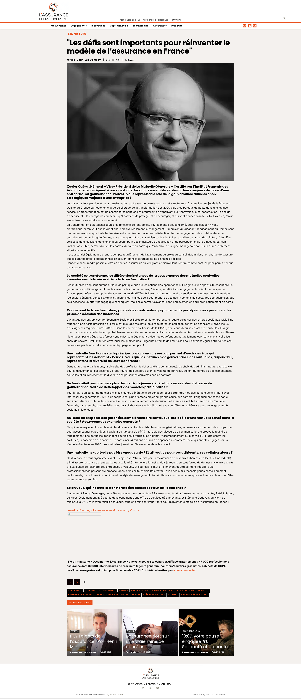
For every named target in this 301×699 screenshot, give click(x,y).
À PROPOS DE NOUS (142, 684)
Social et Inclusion (191, 631)
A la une (130, 631)
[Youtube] (255, 26)
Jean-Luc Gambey (89, 59)
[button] (284, 18)
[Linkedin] (249, 26)
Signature (77, 33)
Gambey (123, 590)
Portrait (74, 631)
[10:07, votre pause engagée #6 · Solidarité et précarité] (206, 632)
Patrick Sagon (130, 594)
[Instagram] (244, 26)
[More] (84, 582)
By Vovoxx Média (115, 694)
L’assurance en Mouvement (110, 510)
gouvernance (139, 590)
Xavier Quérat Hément (194, 594)
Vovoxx (134, 510)
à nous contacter (184, 570)
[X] (77, 582)
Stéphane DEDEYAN (154, 594)
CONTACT (165, 684)
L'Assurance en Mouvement (192, 590)
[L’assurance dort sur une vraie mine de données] (150, 632)
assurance (75, 590)
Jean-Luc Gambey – (80, 510)
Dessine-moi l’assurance (100, 590)
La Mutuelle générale (81, 594)
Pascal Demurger (107, 594)
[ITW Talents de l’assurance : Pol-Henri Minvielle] (94, 632)
